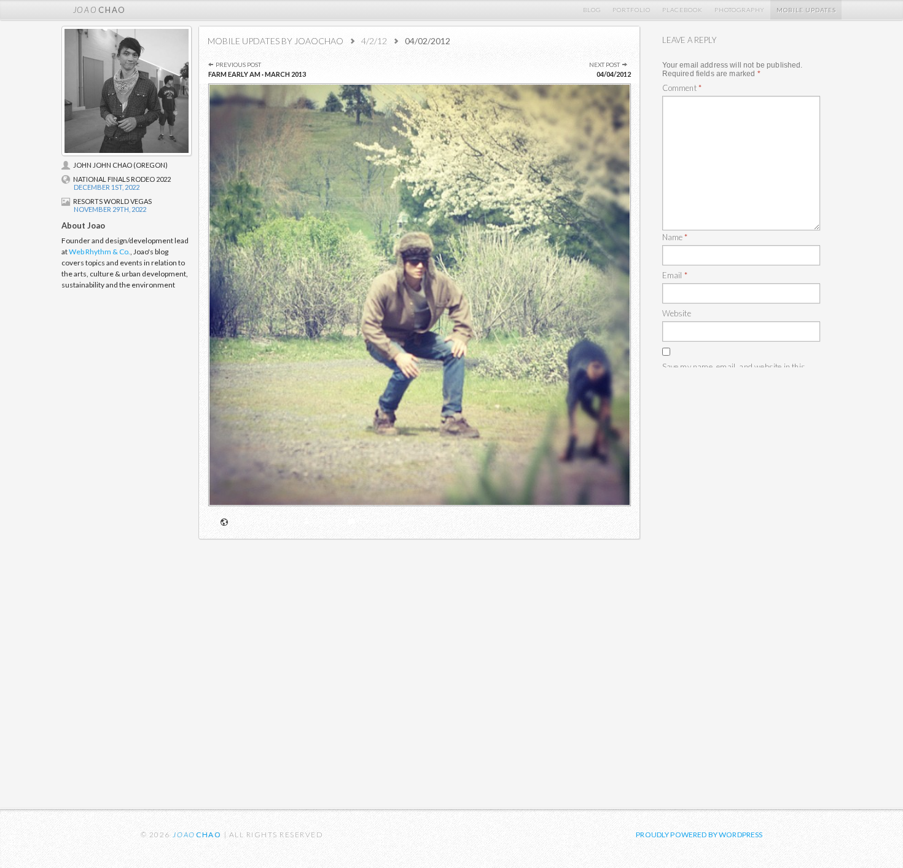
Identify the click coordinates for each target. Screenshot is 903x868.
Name (675, 237)
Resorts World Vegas (112, 201)
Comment (374, 520)
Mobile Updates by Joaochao (275, 41)
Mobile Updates (806, 10)
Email (674, 275)
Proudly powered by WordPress (699, 834)
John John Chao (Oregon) (120, 165)
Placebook (682, 10)
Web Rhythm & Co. (99, 251)
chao (99, 10)
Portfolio (631, 10)
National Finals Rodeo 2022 (122, 179)
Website (676, 313)
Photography (739, 10)
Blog (592, 10)
